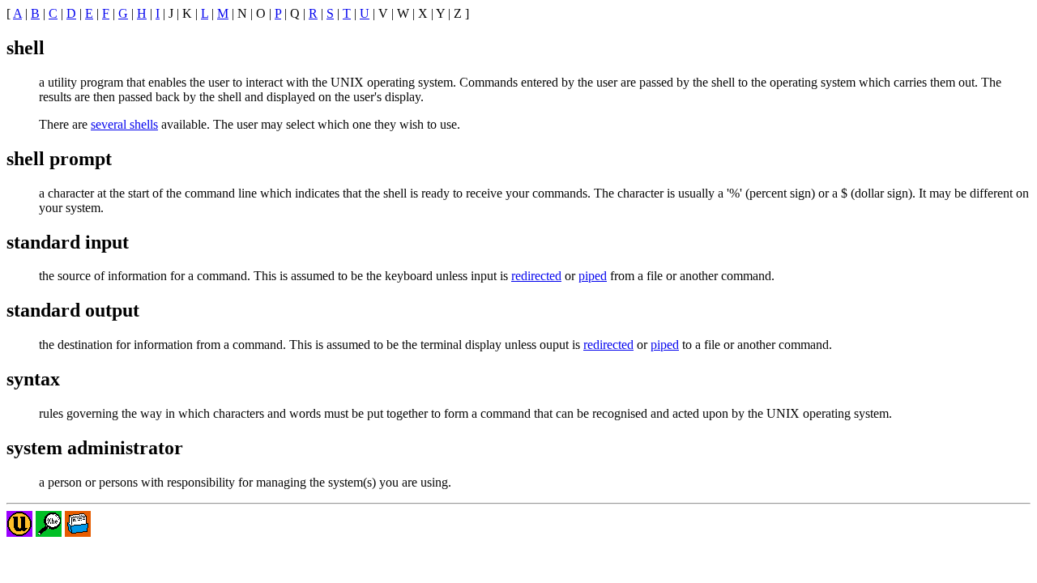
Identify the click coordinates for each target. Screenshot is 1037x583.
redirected (536, 276)
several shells (124, 124)
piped (592, 276)
